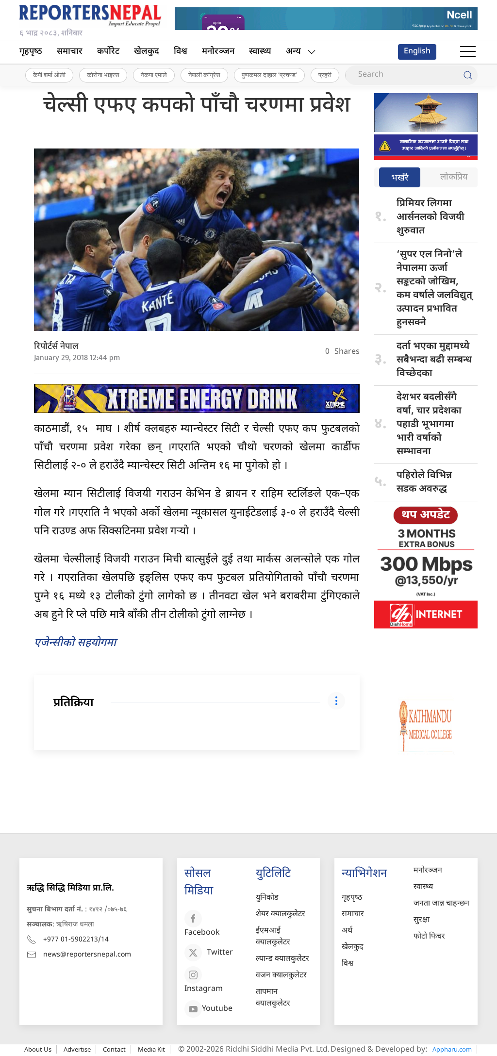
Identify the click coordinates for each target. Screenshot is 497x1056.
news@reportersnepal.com (87, 954)
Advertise (77, 1049)
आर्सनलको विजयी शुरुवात (430, 217)
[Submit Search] (468, 75)
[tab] (399, 178)
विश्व (180, 51)
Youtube (217, 1009)
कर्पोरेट (108, 51)
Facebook (202, 933)
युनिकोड (267, 898)
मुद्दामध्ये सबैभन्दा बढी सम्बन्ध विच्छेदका (434, 360)
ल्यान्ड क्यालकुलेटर (282, 959)
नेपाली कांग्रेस (204, 75)
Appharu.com (452, 1049)
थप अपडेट (425, 515)
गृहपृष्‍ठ (30, 51)
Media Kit (151, 1049)
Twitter (220, 953)
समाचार (70, 51)
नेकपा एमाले (154, 75)
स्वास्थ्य (260, 51)
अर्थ (347, 931)
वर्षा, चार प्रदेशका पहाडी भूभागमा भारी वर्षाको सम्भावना (429, 424)
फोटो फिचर (429, 937)
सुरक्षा (422, 920)
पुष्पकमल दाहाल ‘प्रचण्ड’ (269, 75)
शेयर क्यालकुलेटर (280, 914)
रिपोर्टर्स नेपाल (56, 346)
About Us (37, 1049)
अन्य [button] (293, 51)
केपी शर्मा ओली (49, 75)
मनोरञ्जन (218, 51)
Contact (114, 1049)
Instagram (203, 989)
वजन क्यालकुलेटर (281, 976)
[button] (468, 52)
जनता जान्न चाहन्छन (441, 904)
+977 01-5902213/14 (76, 939)
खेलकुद (146, 51)
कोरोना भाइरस (103, 75)
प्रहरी (324, 75)
